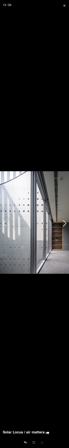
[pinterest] (42, 442)
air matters (35, 432)
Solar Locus (13, 432)
